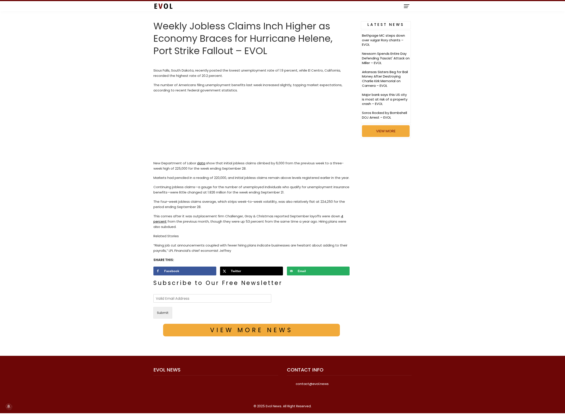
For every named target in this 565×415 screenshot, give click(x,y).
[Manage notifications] (8, 406)
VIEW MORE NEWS (251, 330)
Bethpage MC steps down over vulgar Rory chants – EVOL (383, 40)
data (201, 163)
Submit (163, 312)
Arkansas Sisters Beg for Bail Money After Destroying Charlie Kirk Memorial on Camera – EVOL (385, 79)
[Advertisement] (251, 128)
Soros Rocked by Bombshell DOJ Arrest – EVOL (384, 115)
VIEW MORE (386, 131)
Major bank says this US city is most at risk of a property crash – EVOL (384, 99)
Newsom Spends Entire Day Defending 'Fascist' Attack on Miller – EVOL (386, 58)
